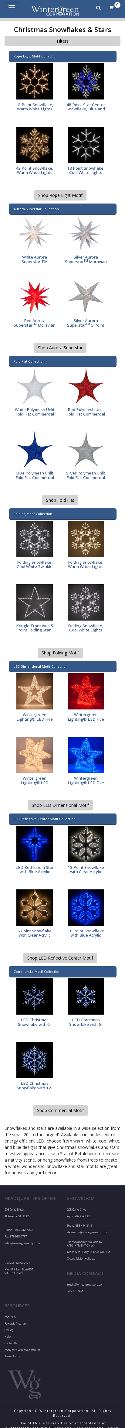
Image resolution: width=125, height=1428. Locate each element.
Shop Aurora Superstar (60, 347)
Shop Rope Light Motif (60, 195)
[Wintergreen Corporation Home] (55, 7)
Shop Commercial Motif (60, 1110)
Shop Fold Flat (60, 500)
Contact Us (11, 1343)
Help (8, 1336)
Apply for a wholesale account (22, 1350)
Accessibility (12, 1356)
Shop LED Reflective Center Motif (60, 958)
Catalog (9, 1330)
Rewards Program (15, 1323)
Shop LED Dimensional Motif (60, 805)
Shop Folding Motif (60, 653)
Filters (63, 41)
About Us (10, 1317)
